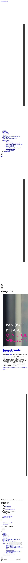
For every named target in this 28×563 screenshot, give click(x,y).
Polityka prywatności (7, 522)
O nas (4, 130)
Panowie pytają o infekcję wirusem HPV (12, 350)
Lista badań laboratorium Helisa (10, 138)
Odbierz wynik (6, 151)
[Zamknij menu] (1, 531)
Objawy (5, 135)
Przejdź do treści (4, 1)
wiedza (8, 346)
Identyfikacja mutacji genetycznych (13, 147)
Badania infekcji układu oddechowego (14, 144)
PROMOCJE (6, 137)
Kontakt (5, 131)
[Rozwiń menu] (2, 287)
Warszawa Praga (6, 517)
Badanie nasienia (9, 141)
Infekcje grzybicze (10, 146)
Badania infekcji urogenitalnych (13, 143)
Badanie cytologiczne (10, 149)
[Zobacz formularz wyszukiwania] (2, 154)
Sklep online (6, 543)
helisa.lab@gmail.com (10, 509)
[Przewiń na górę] (1, 529)
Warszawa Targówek (8, 516)
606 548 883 (8, 506)
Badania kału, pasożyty (11, 145)
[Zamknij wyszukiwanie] (2, 558)
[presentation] (15, 320)
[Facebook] (1, 520)
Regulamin (5, 524)
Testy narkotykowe (10, 150)
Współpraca (5, 132)
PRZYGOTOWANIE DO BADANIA (11, 136)
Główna (5, 346)
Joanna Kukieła (9, 354)
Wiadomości (6, 133)
